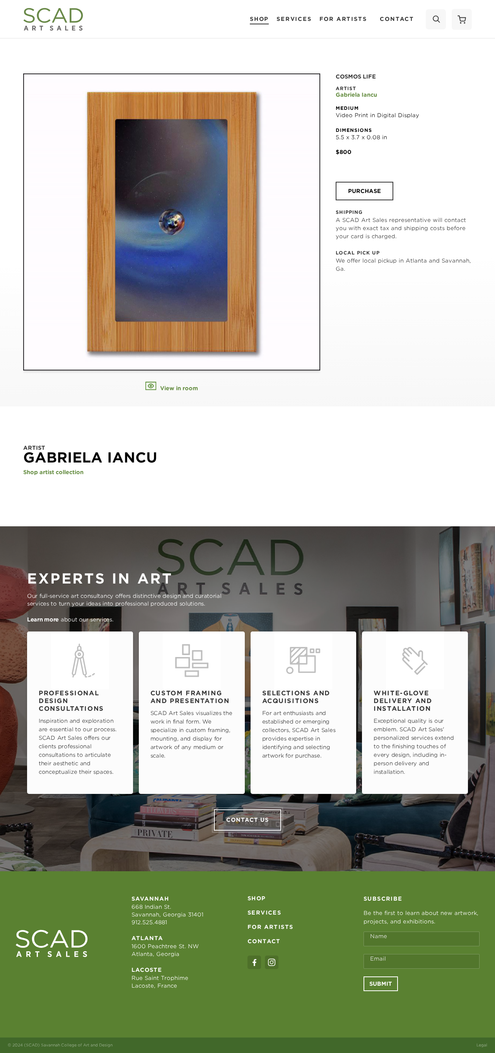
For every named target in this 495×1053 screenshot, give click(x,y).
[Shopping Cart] (462, 19)
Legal (481, 1045)
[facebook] (254, 962)
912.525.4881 (149, 922)
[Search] (436, 19)
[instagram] (271, 962)
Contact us (247, 820)
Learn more (43, 619)
